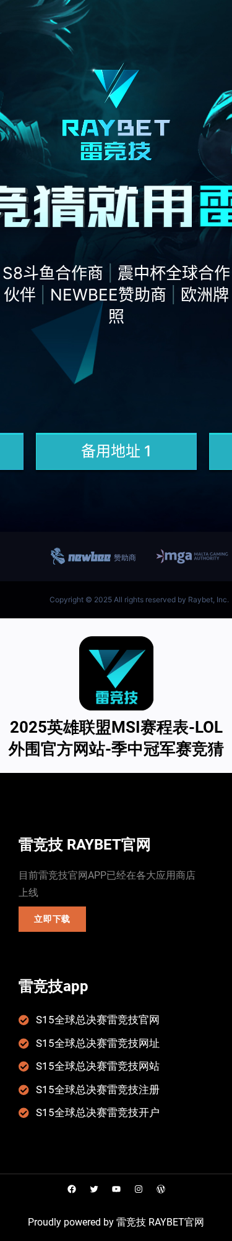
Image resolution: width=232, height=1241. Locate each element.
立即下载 (52, 919)
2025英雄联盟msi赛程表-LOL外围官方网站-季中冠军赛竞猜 (116, 738)
